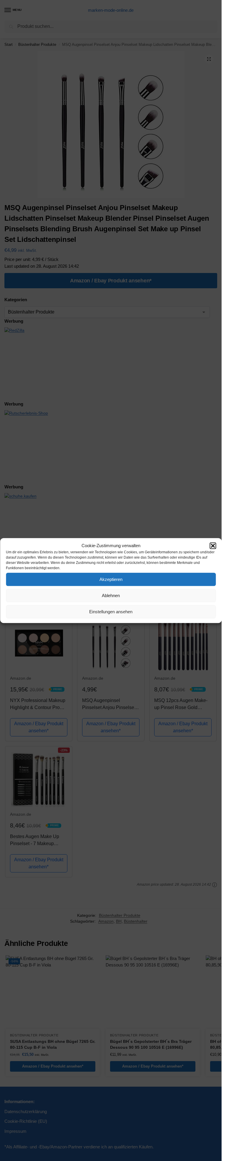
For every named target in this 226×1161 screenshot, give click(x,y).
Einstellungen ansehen (110, 611)
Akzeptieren (110, 579)
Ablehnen (111, 595)
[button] (213, 546)
